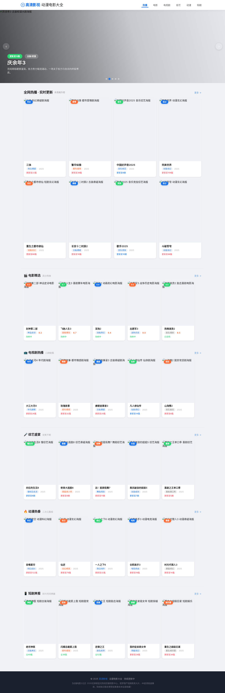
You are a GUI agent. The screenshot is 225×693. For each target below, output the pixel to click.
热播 (145, 5)
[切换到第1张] (106, 79)
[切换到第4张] (115, 79)
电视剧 (166, 5)
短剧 (199, 5)
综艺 (178, 5)
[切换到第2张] (109, 79)
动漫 (189, 5)
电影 (155, 5)
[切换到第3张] (112, 79)
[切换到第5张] (118, 79)
